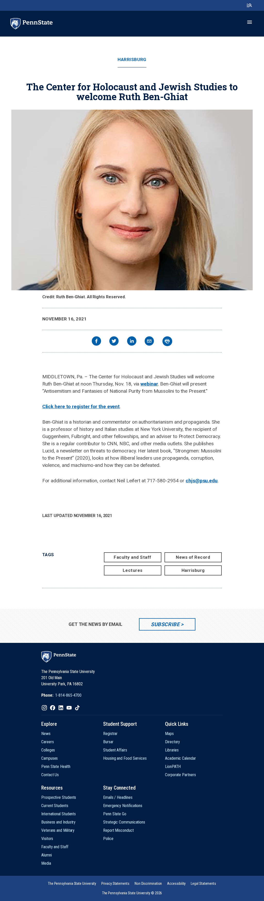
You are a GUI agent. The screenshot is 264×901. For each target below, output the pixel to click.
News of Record (193, 557)
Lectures (133, 570)
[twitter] (114, 341)
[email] (149, 341)
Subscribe (165, 624)
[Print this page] (167, 341)
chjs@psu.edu (202, 481)
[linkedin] (131, 341)
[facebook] (96, 341)
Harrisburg (132, 59)
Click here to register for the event (81, 406)
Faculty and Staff (132, 557)
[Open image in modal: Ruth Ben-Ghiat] (132, 200)
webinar (149, 384)
